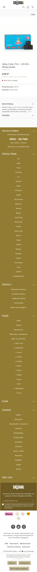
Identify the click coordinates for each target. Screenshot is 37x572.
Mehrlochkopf (18, 330)
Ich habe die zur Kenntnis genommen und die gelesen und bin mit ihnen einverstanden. (19, 506)
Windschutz (18, 455)
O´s (18, 177)
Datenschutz (14, 543)
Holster (18, 240)
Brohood (18, 208)
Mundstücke (19, 419)
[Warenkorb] (32, 7)
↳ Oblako (18, 375)
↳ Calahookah (18, 348)
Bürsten (18, 469)
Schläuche (18, 446)
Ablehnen (12, 563)
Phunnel (18, 325)
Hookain (18, 244)
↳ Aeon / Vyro (18, 343)
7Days (18, 168)
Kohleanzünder (18, 437)
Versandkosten (8, 535)
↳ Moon (18, 370)
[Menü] (4, 7)
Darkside (18, 181)
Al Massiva (18, 190)
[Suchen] (23, 7)
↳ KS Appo (18, 361)
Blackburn (18, 204)
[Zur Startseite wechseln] (18, 2)
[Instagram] (24, 527)
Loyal (18, 267)
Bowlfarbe (18, 460)
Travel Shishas (18, 303)
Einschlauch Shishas (18, 294)
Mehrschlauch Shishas (18, 289)
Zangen (18, 464)
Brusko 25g (18, 222)
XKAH (18, 321)
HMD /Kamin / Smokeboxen (19, 334)
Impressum (26, 547)
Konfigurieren (24, 563)
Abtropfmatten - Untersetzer (18, 424)
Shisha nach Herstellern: (19, 307)
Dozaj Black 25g (18, 276)
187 (18, 159)
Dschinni (18, 271)
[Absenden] (33, 501)
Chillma (18, 226)
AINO (18, 163)
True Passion (18, 262)
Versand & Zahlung (14, 547)
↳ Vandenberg (18, 388)
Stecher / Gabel (18, 451)
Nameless (18, 253)
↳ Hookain (18, 357)
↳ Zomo (18, 393)
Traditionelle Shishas (18, 298)
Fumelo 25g (18, 217)
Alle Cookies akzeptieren (19, 569)
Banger (18, 213)
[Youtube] (18, 527)
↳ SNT (18, 384)
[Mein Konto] (28, 7)
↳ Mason (19, 366)
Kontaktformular (24, 146)
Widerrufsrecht (25, 543)
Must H (18, 235)
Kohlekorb (18, 428)
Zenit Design (30, 551)
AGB (17, 506)
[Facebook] (13, 527)
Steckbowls (18, 442)
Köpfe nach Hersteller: (18, 339)
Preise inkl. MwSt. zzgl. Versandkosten (14, 76)
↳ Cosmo (18, 352)
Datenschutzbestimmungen (19, 504)
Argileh (18, 195)
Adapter (18, 415)
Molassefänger (18, 433)
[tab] (18, 107)
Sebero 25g (18, 231)
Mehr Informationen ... (18, 558)
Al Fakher (18, 172)
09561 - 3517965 (18, 139)
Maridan (18, 249)
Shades (18, 258)
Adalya (18, 186)
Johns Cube (6, 69)
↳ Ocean (18, 379)
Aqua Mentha (18, 199)
